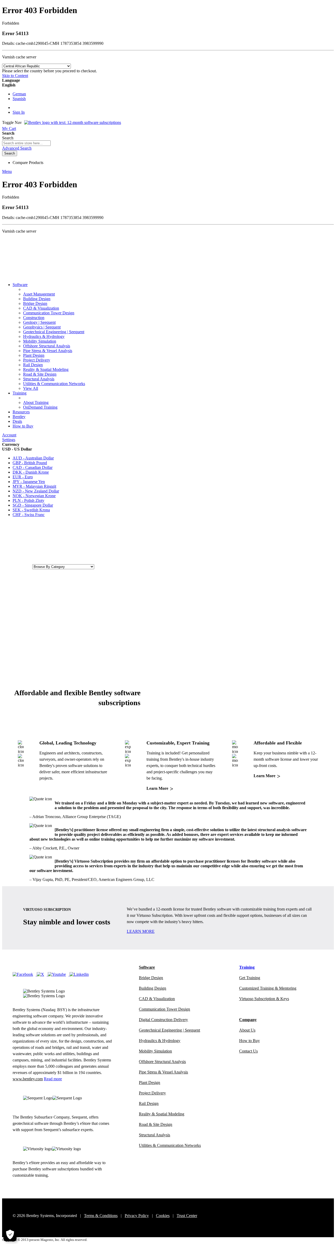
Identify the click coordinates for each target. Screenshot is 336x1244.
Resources (21, 412)
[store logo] (72, 122)
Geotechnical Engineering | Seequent (53, 332)
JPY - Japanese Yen (29, 481)
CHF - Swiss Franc (29, 514)
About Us (247, 1030)
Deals (17, 421)
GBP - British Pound (30, 463)
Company (248, 1019)
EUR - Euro (23, 477)
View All (30, 388)
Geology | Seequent (39, 322)
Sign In (19, 112)
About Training (36, 402)
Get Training (249, 978)
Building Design (36, 299)
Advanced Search (17, 148)
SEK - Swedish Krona (31, 510)
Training (20, 393)
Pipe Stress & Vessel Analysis (47, 350)
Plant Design (33, 355)
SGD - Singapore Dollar (33, 505)
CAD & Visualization (41, 308)
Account (9, 435)
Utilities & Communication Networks (54, 383)
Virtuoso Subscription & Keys (264, 998)
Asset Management (39, 294)
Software (20, 284)
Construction (33, 317)
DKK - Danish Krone (31, 472)
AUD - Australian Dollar (33, 458)
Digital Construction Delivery (163, 1019)
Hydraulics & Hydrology (44, 336)
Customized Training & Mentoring (267, 988)
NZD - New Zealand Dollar (36, 491)
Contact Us (248, 1051)
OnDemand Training (40, 407)
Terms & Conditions (101, 1215)
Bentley (19, 416)
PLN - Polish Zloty (28, 500)
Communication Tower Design (48, 313)
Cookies (163, 1215)
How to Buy (23, 426)
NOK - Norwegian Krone (34, 496)
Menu (7, 171)
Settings (8, 439)
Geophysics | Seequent (42, 327)
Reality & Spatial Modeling (46, 369)
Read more (53, 1079)
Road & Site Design (39, 374)
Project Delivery (36, 360)
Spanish (19, 98)
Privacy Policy (137, 1215)
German (19, 94)
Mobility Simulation (39, 341)
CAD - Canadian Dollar (32, 467)
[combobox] (26, 143)
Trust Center (187, 1215)
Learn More (159, 788)
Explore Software (16, 566)
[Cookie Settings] (10, 1234)
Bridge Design (35, 303)
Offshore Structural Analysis (46, 346)
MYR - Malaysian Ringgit (34, 486)
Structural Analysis (38, 379)
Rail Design (33, 365)
